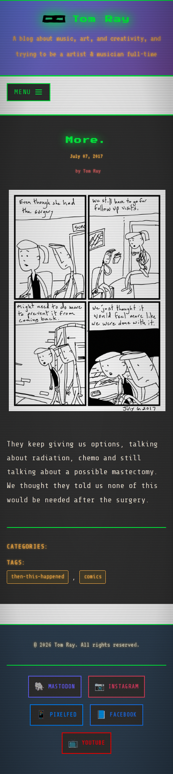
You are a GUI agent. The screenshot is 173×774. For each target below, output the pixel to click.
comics (93, 577)
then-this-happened (37, 577)
